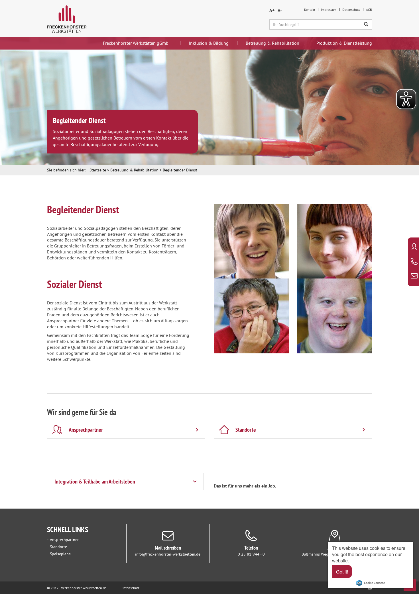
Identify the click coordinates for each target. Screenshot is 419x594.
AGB (369, 9)
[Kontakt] (414, 276)
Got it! (342, 571)
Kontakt (309, 9)
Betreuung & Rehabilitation (272, 43)
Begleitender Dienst (180, 170)
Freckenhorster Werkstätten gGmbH (137, 43)
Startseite (98, 170)
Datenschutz (351, 9)
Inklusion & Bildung (209, 43)
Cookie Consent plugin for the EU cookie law (370, 583)
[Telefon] (414, 262)
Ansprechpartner (64, 539)
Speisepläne (60, 553)
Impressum (329, 9)
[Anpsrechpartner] (414, 247)
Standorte (58, 546)
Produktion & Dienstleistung (344, 43)
